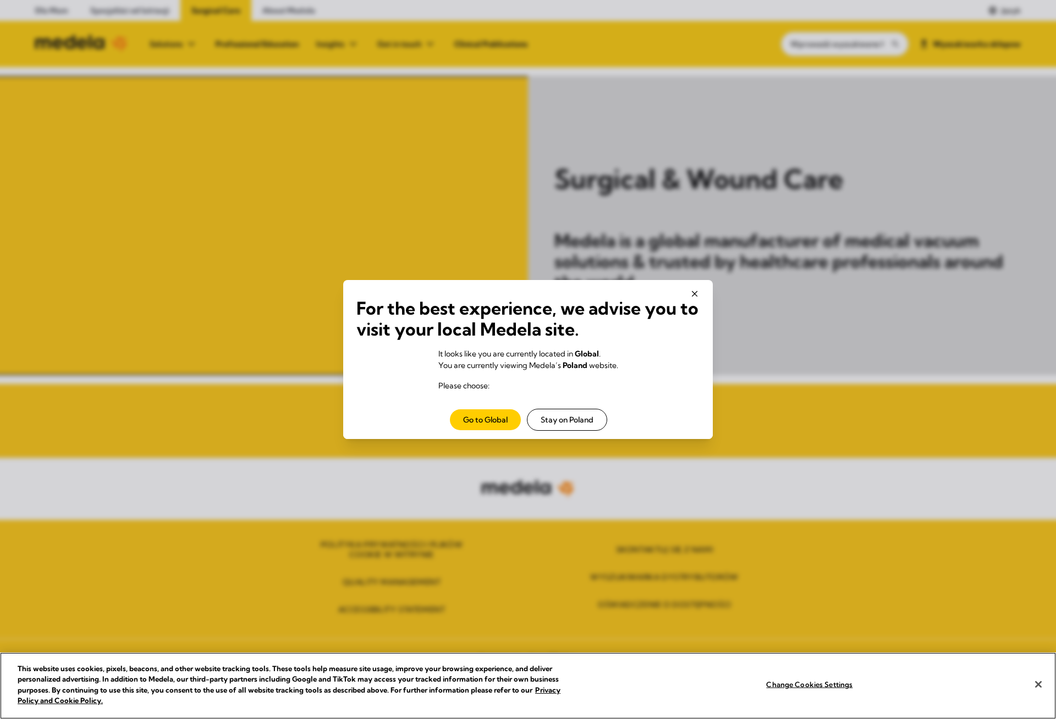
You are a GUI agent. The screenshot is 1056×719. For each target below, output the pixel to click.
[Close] (1038, 684)
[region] (528, 685)
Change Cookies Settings (809, 684)
